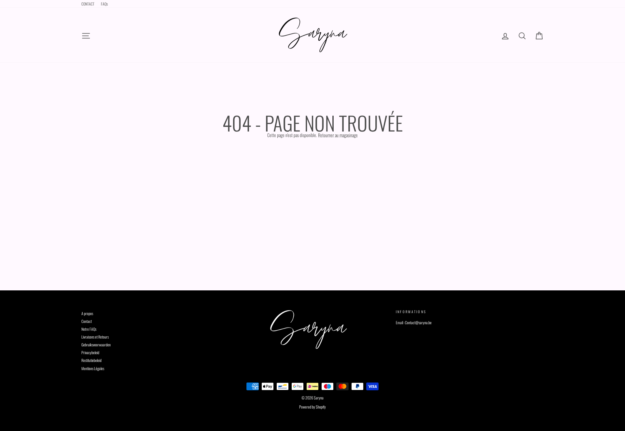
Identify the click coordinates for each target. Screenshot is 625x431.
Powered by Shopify (312, 407)
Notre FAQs (88, 329)
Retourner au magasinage (338, 135)
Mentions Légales (92, 368)
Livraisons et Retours (95, 337)
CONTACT (87, 4)
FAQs (104, 4)
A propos (87, 313)
